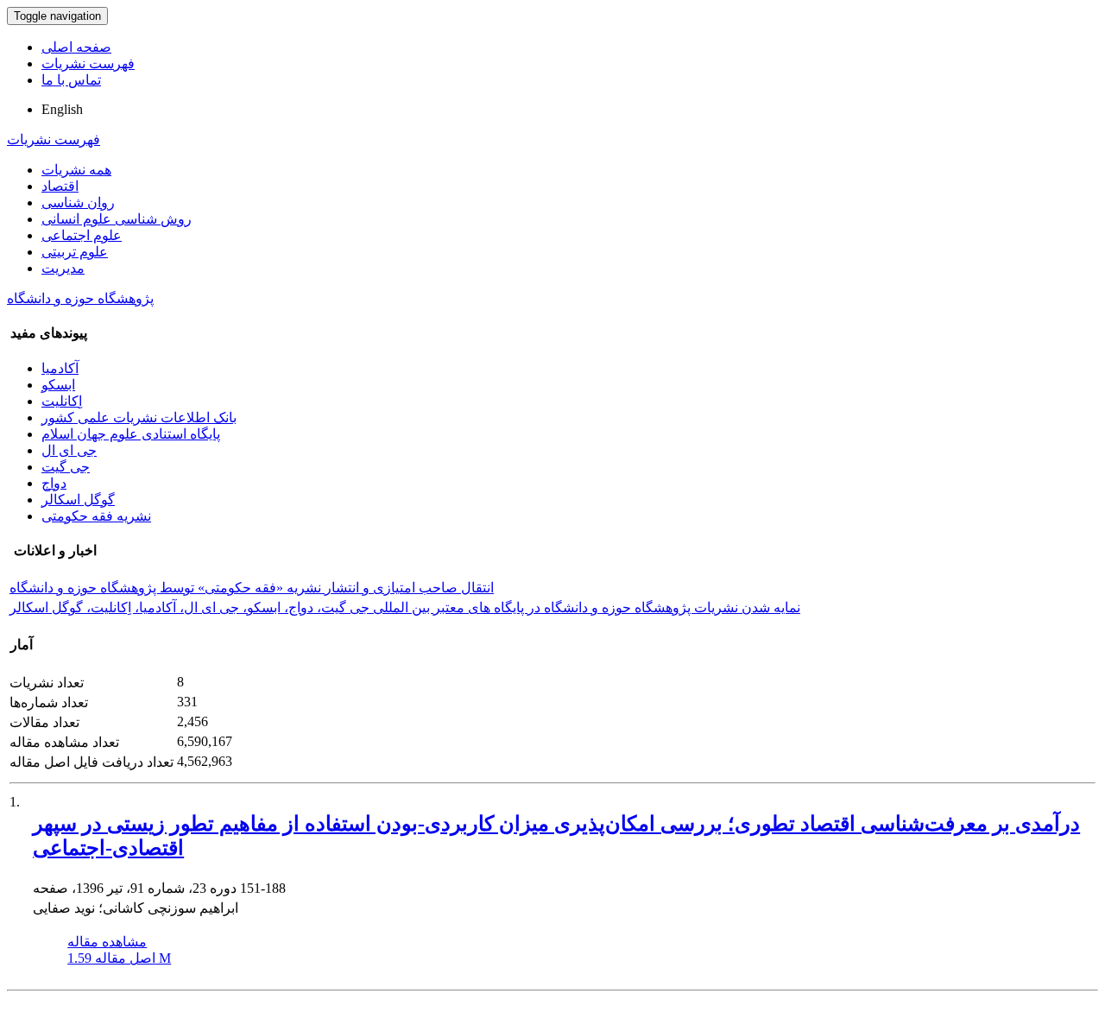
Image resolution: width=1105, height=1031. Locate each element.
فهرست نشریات (88, 63)
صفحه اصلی (76, 47)
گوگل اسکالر (78, 499)
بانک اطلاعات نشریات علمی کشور (139, 417)
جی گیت (65, 466)
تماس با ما (71, 80)
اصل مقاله (119, 958)
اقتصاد (60, 186)
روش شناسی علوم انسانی (116, 219)
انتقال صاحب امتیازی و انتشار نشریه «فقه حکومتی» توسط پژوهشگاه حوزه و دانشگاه (251, 587)
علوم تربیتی (74, 251)
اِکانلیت (61, 401)
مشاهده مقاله (107, 941)
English (62, 109)
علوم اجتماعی (81, 235)
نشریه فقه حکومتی (96, 516)
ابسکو (58, 384)
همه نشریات (76, 169)
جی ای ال (69, 450)
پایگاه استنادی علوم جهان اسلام (130, 434)
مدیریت (63, 268)
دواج (53, 483)
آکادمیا (60, 368)
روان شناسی (78, 202)
